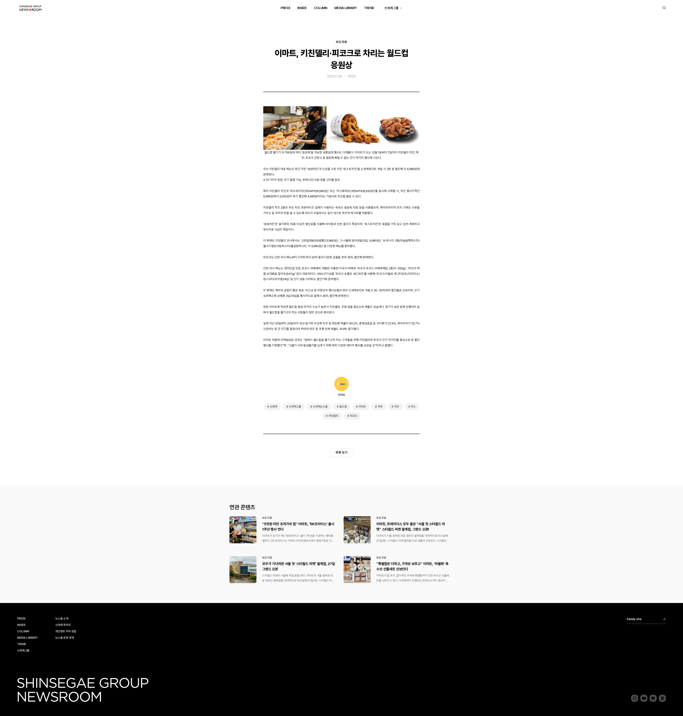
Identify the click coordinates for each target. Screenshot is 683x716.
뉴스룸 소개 (61, 618)
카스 (413, 406)
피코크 (353, 416)
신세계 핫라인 (63, 625)
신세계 (273, 406)
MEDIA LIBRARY (345, 8)
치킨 (396, 406)
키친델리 (333, 416)
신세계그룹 (391, 8)
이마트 (351, 76)
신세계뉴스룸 (320, 406)
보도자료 (341, 42)
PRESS (285, 8)
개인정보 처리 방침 (65, 631)
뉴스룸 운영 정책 (64, 637)
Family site (634, 619)
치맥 (380, 406)
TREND (369, 8)
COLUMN (320, 8)
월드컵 (343, 406)
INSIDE (302, 8)
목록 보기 (341, 452)
